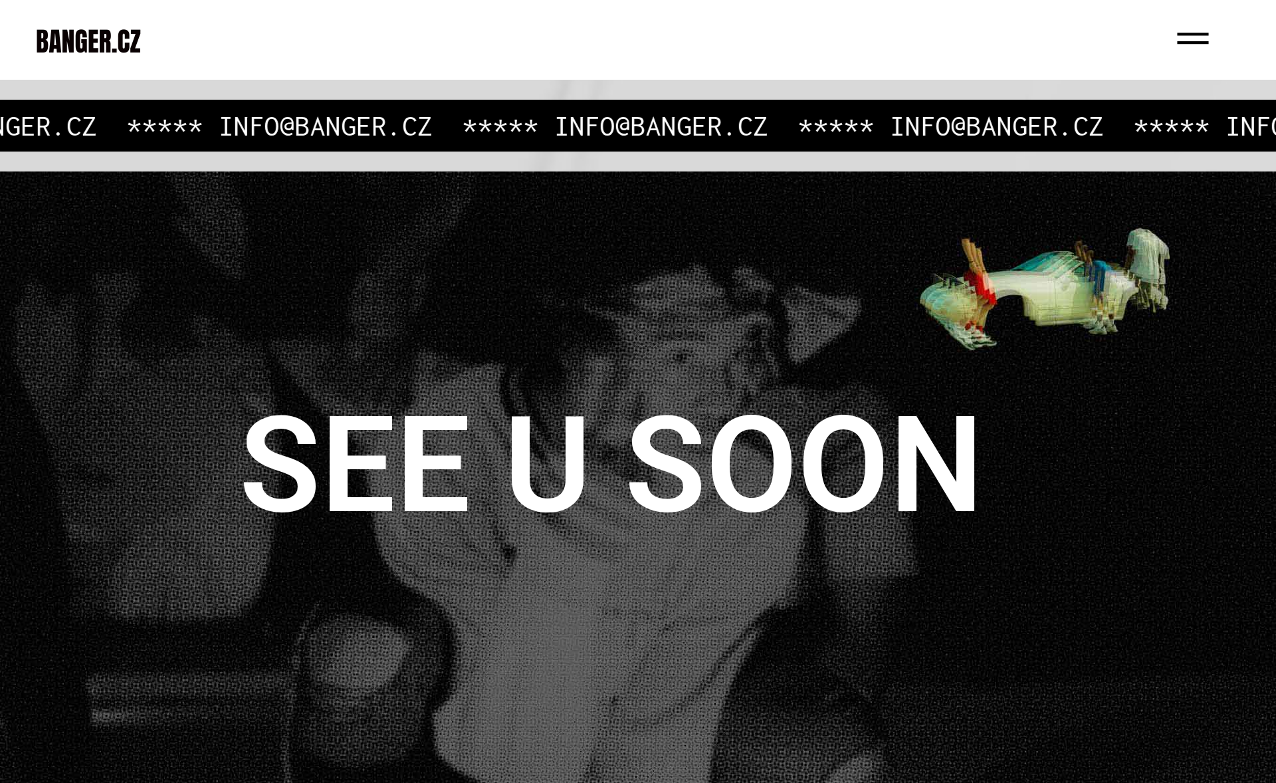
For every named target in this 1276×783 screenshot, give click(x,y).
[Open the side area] (1193, 40)
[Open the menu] (1236, 40)
